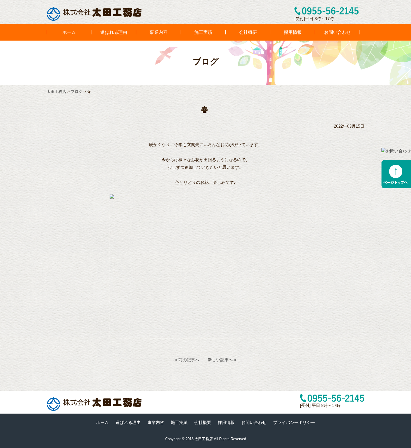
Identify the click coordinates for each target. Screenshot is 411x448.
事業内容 (158, 32)
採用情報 (293, 32)
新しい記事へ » (222, 359)
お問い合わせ (337, 32)
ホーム (69, 32)
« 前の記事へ (187, 359)
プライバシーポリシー (294, 422)
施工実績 (203, 32)
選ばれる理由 (113, 32)
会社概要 (248, 32)
